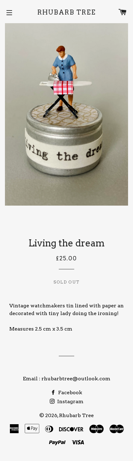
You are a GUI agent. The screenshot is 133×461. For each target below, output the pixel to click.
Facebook (69, 392)
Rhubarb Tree (66, 12)
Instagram (70, 401)
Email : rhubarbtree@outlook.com (66, 379)
